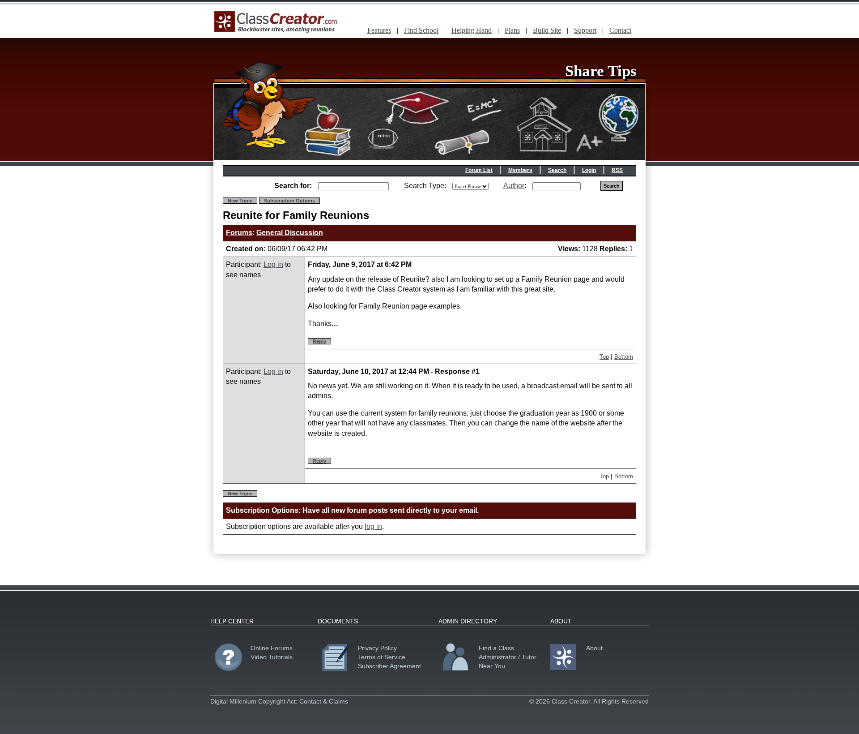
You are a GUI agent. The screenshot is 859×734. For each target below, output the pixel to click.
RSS (617, 170)
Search (557, 170)
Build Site (547, 30)
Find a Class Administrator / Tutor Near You (507, 657)
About (594, 648)
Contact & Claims (323, 701)
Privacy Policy (377, 648)
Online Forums (272, 648)
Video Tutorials (272, 657)
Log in (273, 264)
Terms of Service (381, 657)
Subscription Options (289, 200)
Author (513, 185)
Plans (512, 30)
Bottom (623, 356)
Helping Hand (471, 30)
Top (604, 356)
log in (373, 526)
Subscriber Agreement (389, 666)
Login (589, 170)
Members (520, 170)
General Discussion (289, 232)
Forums (239, 232)
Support (585, 30)
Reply (319, 341)
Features (379, 30)
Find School (421, 30)
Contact (620, 30)
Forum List (479, 170)
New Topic (240, 200)
